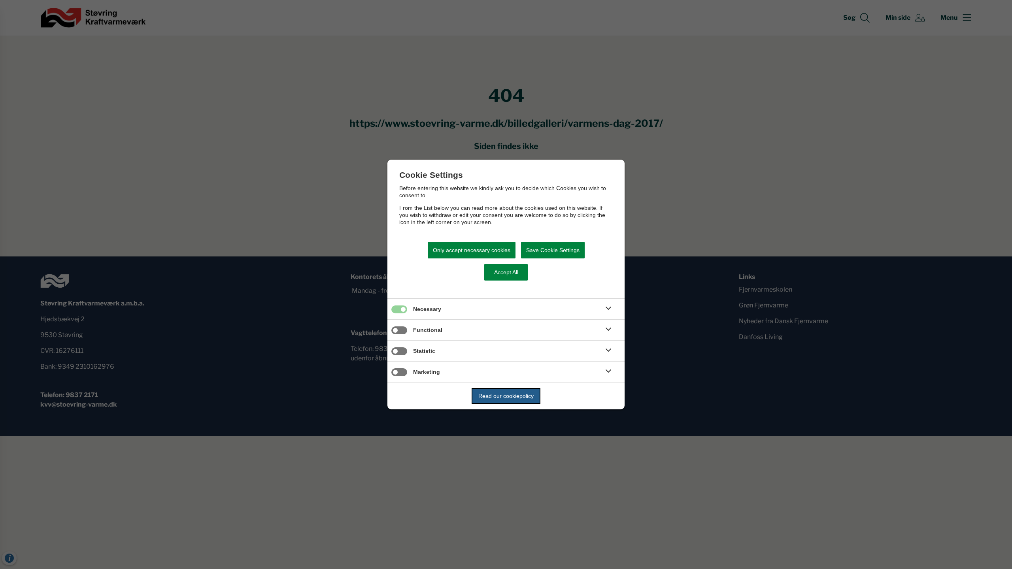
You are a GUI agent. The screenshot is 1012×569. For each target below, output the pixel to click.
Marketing (426, 372)
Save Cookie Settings (553, 250)
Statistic (424, 351)
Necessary (427, 309)
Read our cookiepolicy (506, 396)
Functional (427, 330)
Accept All (506, 272)
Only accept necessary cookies (471, 250)
